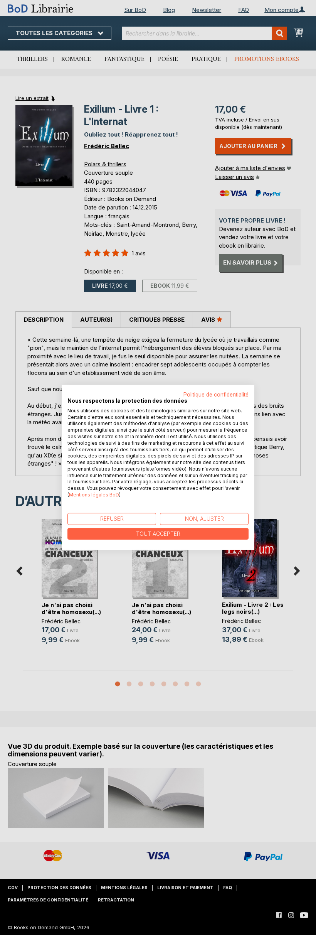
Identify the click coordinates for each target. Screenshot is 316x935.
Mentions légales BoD (94, 495)
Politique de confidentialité (216, 395)
